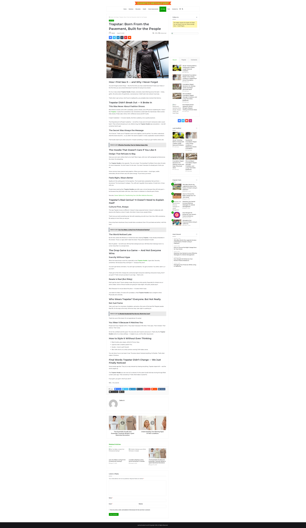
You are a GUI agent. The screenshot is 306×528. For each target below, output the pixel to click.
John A (113, 33)
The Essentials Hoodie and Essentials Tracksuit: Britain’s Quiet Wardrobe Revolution (157, 461)
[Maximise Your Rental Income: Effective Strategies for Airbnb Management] (177, 206)
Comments (194, 60)
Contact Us (175, 9)
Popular (184, 60)
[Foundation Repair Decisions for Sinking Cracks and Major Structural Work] (177, 87)
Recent (175, 60)
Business (131, 9)
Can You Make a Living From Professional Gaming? (117, 460)
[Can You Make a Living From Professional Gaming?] (117, 453)
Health (144, 9)
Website (141, 503)
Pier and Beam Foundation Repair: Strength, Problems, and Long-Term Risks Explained (190, 97)
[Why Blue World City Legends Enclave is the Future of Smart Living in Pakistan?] (177, 187)
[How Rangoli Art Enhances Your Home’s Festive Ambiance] (177, 215)
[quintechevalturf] (153, 3)
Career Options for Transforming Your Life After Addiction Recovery (133, 195)
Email (111, 503)
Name (111, 498)
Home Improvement (153, 9)
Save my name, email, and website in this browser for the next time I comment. (130, 509)
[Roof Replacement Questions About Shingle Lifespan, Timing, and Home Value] (177, 109)
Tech (168, 9)
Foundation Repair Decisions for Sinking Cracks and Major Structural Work (178, 164)
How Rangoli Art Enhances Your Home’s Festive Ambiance (189, 214)
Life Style (163, 9)
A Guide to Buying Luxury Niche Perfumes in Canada (136, 460)
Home (125, 9)
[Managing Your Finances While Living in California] (177, 223)
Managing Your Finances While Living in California (190, 222)
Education (138, 9)
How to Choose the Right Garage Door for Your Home (189, 195)
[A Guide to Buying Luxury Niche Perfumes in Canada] (137, 453)
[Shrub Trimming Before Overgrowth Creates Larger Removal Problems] (177, 68)
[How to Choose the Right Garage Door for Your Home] (177, 196)
